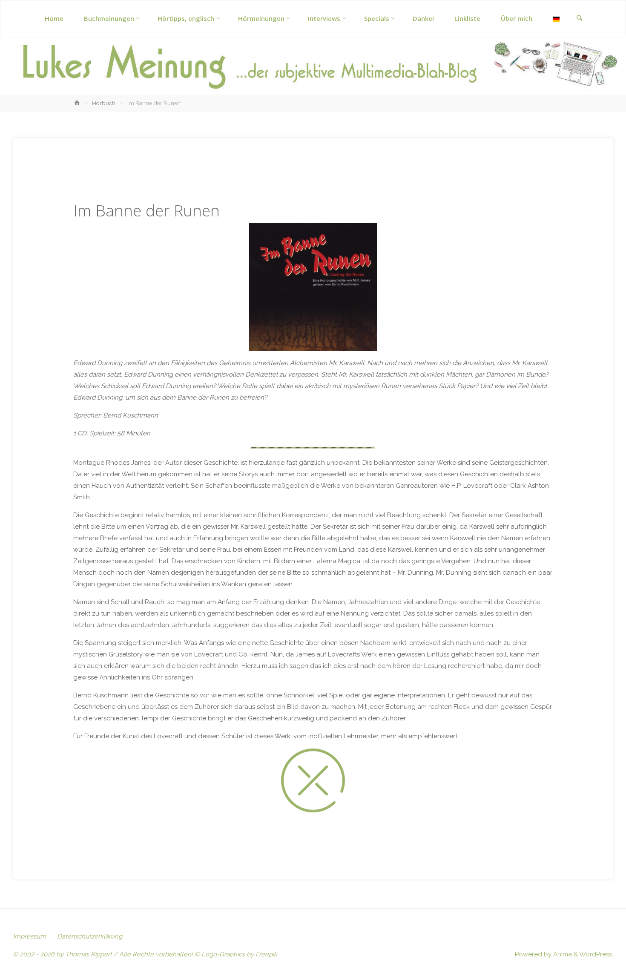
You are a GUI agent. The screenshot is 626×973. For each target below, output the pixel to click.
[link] (579, 18)
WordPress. (596, 954)
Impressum (29, 936)
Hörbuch (103, 103)
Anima (561, 954)
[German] (556, 18)
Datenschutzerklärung (89, 936)
